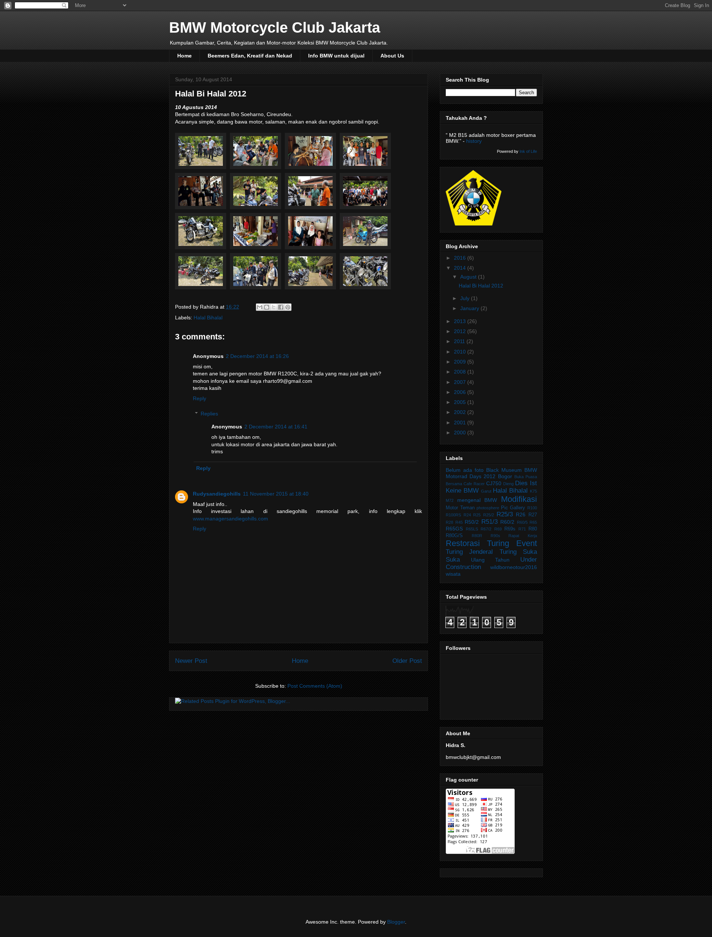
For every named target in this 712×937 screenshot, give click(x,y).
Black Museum (504, 470)
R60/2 (507, 522)
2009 (460, 362)
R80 (532, 529)
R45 (459, 522)
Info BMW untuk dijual (336, 56)
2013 (460, 321)
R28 (449, 522)
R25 (477, 515)
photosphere (488, 508)
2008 (460, 372)
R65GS (454, 529)
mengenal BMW (477, 500)
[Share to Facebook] (280, 307)
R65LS (472, 529)
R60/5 (522, 522)
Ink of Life (528, 151)
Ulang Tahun (490, 560)
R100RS (453, 515)
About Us (392, 56)
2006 (460, 392)
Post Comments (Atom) (314, 686)
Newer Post (191, 660)
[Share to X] (273, 307)
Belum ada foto (465, 470)
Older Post (407, 660)
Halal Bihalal (208, 317)
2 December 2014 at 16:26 (257, 356)
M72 (450, 500)
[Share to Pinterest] (287, 307)
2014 (460, 268)
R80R (477, 535)
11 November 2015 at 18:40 (276, 494)
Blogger (396, 922)
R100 (532, 508)
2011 (460, 341)
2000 (460, 432)
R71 (522, 529)
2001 (460, 422)
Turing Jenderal (469, 551)
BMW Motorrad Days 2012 (491, 473)
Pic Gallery (513, 507)
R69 (498, 529)
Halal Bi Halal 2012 (481, 286)
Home (184, 56)
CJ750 (493, 483)
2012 (460, 331)
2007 (460, 382)
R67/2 (486, 529)
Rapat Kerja (522, 535)
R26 (520, 514)
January (470, 308)
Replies (209, 414)
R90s (495, 535)
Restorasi (463, 543)
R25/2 (488, 515)
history (474, 141)
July (465, 298)
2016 (460, 258)
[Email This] (259, 307)
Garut (486, 491)
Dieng (508, 483)
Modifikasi (519, 499)
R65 (533, 522)
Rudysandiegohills (217, 494)
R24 (467, 515)
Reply (199, 398)
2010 (460, 352)
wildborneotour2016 (513, 567)
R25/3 (505, 514)
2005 (460, 402)
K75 (533, 491)
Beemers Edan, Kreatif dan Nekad (250, 56)
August (469, 277)
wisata (453, 574)
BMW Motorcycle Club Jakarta (274, 27)
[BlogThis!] (266, 307)
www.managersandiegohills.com (230, 519)
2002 (460, 412)
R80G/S (454, 535)
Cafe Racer (474, 483)
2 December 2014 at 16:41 (275, 427)
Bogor (505, 476)
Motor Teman (460, 507)
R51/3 (489, 521)
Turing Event (512, 543)
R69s (509, 529)
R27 (532, 514)
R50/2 (472, 522)
